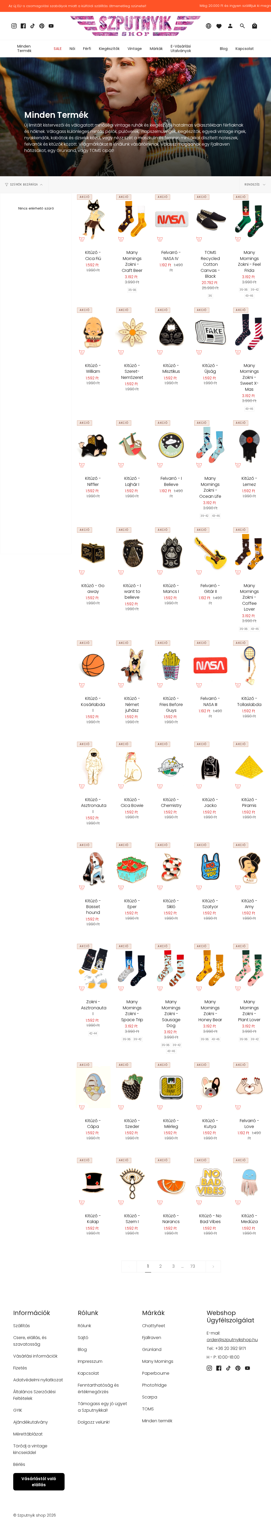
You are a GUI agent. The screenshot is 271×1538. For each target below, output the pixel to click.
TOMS (148, 1409)
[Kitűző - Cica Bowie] (132, 766)
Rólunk (84, 1326)
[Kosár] (255, 26)
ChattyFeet (153, 1326)
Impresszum (90, 1361)
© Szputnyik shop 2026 (34, 1515)
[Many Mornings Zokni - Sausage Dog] (171, 968)
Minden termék (157, 1421)
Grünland (151, 1349)
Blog (82, 1349)
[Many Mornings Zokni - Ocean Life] (210, 445)
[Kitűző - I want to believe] (132, 552)
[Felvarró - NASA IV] (171, 219)
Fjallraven (151, 1338)
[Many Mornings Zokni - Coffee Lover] (249, 552)
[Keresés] (242, 26)
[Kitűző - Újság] (210, 332)
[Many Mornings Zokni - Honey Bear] (210, 968)
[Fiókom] (230, 26)
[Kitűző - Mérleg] (171, 1087)
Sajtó (83, 1338)
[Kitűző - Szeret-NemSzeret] (132, 332)
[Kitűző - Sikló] (171, 867)
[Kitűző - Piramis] (249, 766)
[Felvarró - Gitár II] (210, 552)
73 (192, 1266)
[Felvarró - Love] (249, 1087)
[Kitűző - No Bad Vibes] (210, 1182)
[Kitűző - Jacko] (210, 766)
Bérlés (19, 1464)
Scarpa (149, 1397)
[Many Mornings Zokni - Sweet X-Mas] (249, 332)
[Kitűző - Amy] (249, 867)
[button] (72, 48)
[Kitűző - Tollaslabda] (249, 665)
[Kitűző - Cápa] (93, 1087)
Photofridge (154, 1385)
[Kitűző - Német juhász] (132, 665)
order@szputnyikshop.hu (232, 1340)
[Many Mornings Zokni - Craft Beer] (132, 219)
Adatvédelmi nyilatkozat (38, 1380)
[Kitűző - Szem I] (132, 1182)
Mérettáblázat (28, 1434)
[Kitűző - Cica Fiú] (93, 219)
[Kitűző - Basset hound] (93, 867)
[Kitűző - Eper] (132, 867)
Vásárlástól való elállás (38, 1482)
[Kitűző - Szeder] (132, 1087)
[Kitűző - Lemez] (249, 445)
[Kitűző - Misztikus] (171, 332)
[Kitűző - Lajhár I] (132, 445)
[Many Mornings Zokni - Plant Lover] (249, 968)
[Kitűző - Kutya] (210, 1087)
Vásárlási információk (35, 1356)
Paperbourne (155, 1373)
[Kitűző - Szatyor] (210, 867)
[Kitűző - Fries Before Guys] (171, 665)
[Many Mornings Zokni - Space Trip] (132, 968)
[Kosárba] (82, 239)
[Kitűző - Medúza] (249, 1182)
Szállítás (21, 1326)
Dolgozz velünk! (94, 1422)
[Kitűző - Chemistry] (171, 766)
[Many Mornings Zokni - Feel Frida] (249, 219)
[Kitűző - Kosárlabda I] (93, 665)
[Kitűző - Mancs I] (171, 552)
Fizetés (20, 1368)
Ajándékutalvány (30, 1422)
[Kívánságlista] (219, 26)
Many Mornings (157, 1361)
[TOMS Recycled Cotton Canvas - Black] (210, 219)
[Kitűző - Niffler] (93, 445)
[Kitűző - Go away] (93, 552)
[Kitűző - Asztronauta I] (93, 766)
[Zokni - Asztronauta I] (93, 968)
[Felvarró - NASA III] (210, 665)
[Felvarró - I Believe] (171, 445)
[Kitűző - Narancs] (171, 1182)
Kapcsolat (88, 1373)
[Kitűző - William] (93, 332)
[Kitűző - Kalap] (93, 1182)
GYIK (17, 1410)
